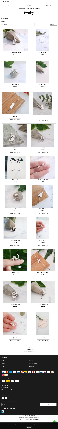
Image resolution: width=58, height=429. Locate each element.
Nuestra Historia (32, 366)
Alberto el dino (15, 272)
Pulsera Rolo (43, 336)
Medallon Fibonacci (15, 304)
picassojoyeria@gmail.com (8, 389)
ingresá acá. (37, 419)
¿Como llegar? (4, 366)
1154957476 (5, 387)
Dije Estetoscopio (43, 240)
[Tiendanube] (29, 416)
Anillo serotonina (15, 84)
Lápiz (15, 208)
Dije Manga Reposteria (43, 304)
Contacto (3, 363)
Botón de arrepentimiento (29, 421)
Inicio (2, 18)
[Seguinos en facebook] (6, 398)
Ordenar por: (3, 21)
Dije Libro (43, 116)
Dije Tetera (15, 336)
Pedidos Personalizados (33, 363)
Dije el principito (42, 84)
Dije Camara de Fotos (15, 240)
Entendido (29, 427)
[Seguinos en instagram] (3, 398)
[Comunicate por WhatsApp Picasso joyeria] (54, 422)
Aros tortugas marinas (43, 179)
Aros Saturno (15, 179)
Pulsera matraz (42, 208)
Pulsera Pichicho (42, 52)
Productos (31, 360)
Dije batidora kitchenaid (15, 52)
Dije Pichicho (15, 148)
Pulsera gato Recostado (15, 115)
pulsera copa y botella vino (43, 272)
